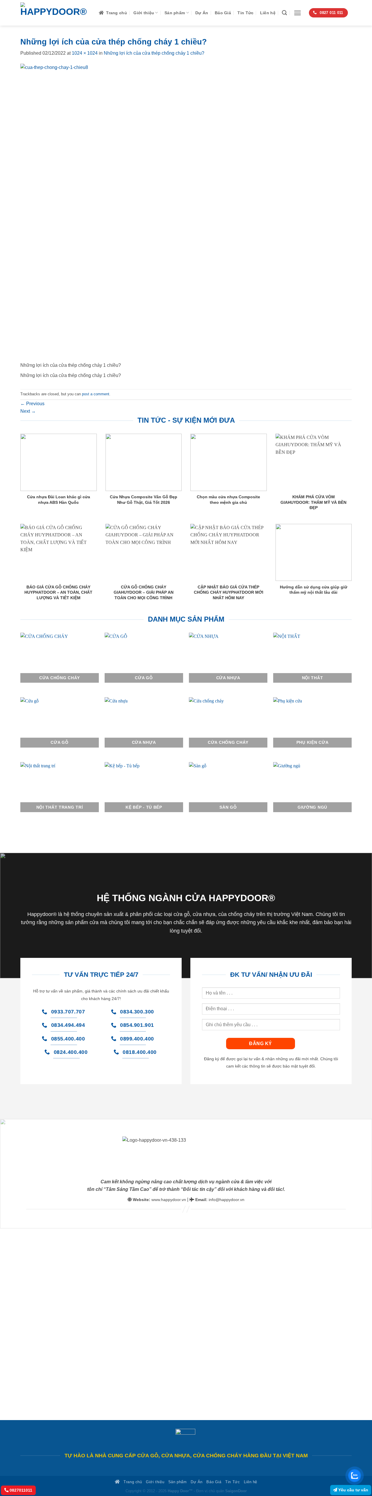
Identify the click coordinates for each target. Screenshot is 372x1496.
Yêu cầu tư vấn (352, 1490)
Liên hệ (268, 12)
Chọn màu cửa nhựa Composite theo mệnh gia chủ (228, 499)
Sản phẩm (174, 12)
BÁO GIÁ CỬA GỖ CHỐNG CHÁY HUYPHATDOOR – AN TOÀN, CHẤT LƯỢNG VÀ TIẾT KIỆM (58, 592)
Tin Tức (245, 12)
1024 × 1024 (85, 53)
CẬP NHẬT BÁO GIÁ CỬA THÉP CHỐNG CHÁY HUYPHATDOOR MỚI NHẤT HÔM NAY (228, 592)
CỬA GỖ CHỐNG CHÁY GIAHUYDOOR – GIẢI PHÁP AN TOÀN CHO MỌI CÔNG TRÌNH (144, 592)
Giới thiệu (143, 12)
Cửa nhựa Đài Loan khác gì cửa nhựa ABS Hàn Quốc (58, 499)
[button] (297, 13)
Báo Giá (223, 12)
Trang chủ (116, 12)
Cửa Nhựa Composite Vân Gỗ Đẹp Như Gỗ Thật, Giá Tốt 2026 (143, 499)
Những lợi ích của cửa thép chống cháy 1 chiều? (154, 53)
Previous (32, 403)
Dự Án (201, 12)
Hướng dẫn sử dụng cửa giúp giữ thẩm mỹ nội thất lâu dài (313, 590)
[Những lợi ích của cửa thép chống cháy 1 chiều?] (169, 212)
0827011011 (20, 1490)
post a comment (95, 394)
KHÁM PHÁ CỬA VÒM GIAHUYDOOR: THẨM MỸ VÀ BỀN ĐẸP (313, 502)
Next (28, 411)
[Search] (284, 13)
